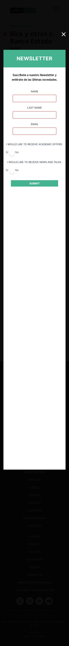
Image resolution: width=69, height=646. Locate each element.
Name (34, 91)
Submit (34, 183)
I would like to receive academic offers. (34, 144)
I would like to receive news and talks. (34, 162)
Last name (34, 107)
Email (34, 124)
